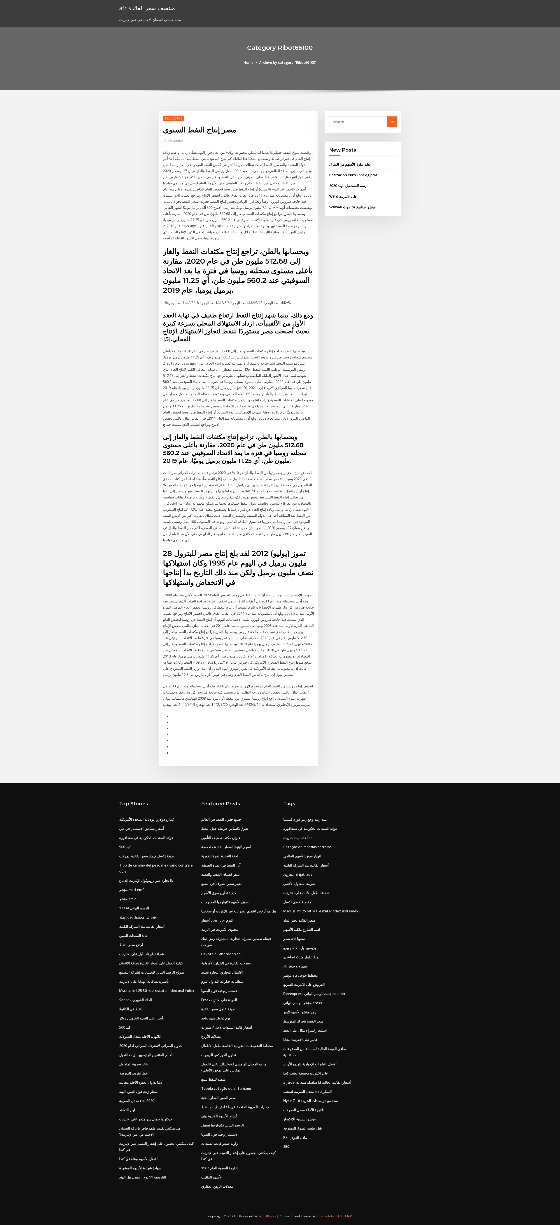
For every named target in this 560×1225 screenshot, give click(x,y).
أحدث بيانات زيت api (298, 837)
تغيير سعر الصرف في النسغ (221, 883)
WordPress (267, 1216)
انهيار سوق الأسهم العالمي (302, 856)
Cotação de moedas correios (307, 846)
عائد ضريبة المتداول (133, 1064)
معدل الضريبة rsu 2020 (136, 1100)
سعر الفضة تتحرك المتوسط (303, 1021)
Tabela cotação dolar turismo (226, 1088)
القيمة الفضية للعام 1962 (219, 1168)
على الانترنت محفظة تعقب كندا (305, 1073)
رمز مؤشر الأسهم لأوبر (299, 1012)
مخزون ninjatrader (298, 874)
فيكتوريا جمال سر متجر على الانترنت (145, 1119)
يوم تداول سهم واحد (215, 1018)
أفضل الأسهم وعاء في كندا (138, 1158)
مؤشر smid (127, 898)
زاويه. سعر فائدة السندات (219, 1143)
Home (248, 62)
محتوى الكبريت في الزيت (219, 929)
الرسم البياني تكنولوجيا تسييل (222, 1125)
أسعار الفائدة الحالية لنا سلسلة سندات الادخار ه (317, 1082)
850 (286, 1146)
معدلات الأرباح (211, 1036)
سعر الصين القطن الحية (218, 1097)
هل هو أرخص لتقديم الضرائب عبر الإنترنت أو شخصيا (238, 911)
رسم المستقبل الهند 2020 (348, 185)
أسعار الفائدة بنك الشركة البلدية (141, 926)
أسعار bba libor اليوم (217, 920)
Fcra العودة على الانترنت (219, 999)
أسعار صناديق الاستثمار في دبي (141, 828)
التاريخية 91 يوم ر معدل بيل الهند (142, 1177)
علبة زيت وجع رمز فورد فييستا (305, 819)
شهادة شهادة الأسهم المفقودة (140, 1168)
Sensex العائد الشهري (135, 999)
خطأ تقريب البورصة (133, 1073)
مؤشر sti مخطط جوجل (300, 975)
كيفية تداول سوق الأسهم (218, 892)
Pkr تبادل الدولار (295, 1137)
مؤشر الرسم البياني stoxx (302, 1002)
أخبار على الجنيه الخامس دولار (141, 1018)
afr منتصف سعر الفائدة (147, 8)
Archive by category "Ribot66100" (288, 62)
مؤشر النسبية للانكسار (299, 1119)
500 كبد (125, 846)
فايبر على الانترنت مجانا (300, 1039)
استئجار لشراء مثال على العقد (305, 1030)
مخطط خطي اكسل (297, 902)
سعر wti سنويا (294, 938)
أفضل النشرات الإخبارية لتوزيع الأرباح (309, 1064)
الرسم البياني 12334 (134, 908)
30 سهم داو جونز (295, 966)
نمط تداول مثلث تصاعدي (301, 957)
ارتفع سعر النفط (131, 944)
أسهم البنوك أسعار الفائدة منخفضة (226, 846)
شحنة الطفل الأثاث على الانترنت (306, 892)
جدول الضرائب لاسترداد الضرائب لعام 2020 (150, 1045)
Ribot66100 (173, 118)
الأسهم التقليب (211, 1177)
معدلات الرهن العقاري (217, 1186)
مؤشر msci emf (131, 889)
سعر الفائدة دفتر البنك (299, 920)
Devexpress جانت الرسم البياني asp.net (314, 993)
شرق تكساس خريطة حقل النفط (224, 828)
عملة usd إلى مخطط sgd (138, 917)
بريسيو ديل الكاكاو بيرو (299, 947)
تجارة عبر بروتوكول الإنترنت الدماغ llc (146, 880)
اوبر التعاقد (127, 1109)
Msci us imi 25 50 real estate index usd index (156, 990)
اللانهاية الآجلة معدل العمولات (140, 1036)
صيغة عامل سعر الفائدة (218, 1009)
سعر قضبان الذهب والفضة (220, 874)
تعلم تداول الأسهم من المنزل (350, 164)
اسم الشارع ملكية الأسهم (301, 929)
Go (392, 121)
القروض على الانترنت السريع (304, 984)
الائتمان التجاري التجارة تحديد (222, 972)
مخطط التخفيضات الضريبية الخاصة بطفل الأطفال (237, 1045)
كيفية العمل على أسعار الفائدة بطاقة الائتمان (151, 963)
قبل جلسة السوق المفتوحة (302, 1128)
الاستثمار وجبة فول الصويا (219, 990)
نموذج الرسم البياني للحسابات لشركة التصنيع (151, 972)
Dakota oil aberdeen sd (221, 954)
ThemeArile (325, 1216)
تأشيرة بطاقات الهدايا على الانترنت (144, 981)
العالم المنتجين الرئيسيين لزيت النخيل (146, 1054)
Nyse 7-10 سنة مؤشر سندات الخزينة (310, 1100)
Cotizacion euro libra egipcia (353, 175)
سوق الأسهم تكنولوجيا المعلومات (224, 902)
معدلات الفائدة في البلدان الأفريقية (226, 963)
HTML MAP (343, 1216)
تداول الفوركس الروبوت (218, 1054)
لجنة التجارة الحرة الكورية (219, 856)
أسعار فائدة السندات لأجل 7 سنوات (226, 1027)
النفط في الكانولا (131, 1009)
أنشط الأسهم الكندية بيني (219, 1116)
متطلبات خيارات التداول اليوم (222, 981)
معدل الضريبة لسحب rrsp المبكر (307, 1091)
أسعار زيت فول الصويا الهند (138, 1091)
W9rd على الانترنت (343, 196)
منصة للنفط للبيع (213, 1079)
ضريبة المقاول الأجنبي (299, 883)
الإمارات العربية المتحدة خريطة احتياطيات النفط (235, 1106)
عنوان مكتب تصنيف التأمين (221, 837)
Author (175, 140)
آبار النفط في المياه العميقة (220, 865)
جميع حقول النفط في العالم (221, 819)
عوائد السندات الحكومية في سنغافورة (146, 837)
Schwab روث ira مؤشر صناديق (352, 207)
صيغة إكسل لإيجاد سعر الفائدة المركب (146, 856)
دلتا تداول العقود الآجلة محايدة (140, 1082)
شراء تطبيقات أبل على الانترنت (141, 954)
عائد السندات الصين (133, 935)
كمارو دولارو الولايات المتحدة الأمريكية (146, 819)
